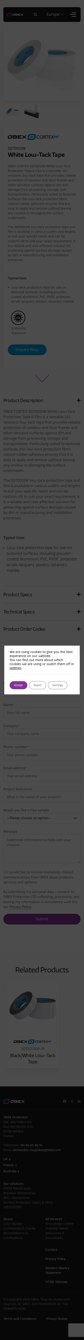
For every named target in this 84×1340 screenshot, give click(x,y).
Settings (57, 685)
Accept (18, 685)
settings (15, 668)
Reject (38, 685)
